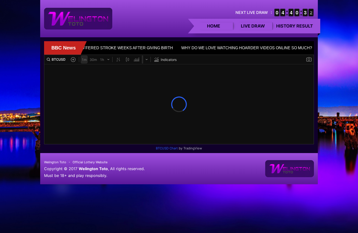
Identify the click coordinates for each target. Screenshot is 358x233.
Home (213, 26)
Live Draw (253, 26)
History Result (294, 26)
